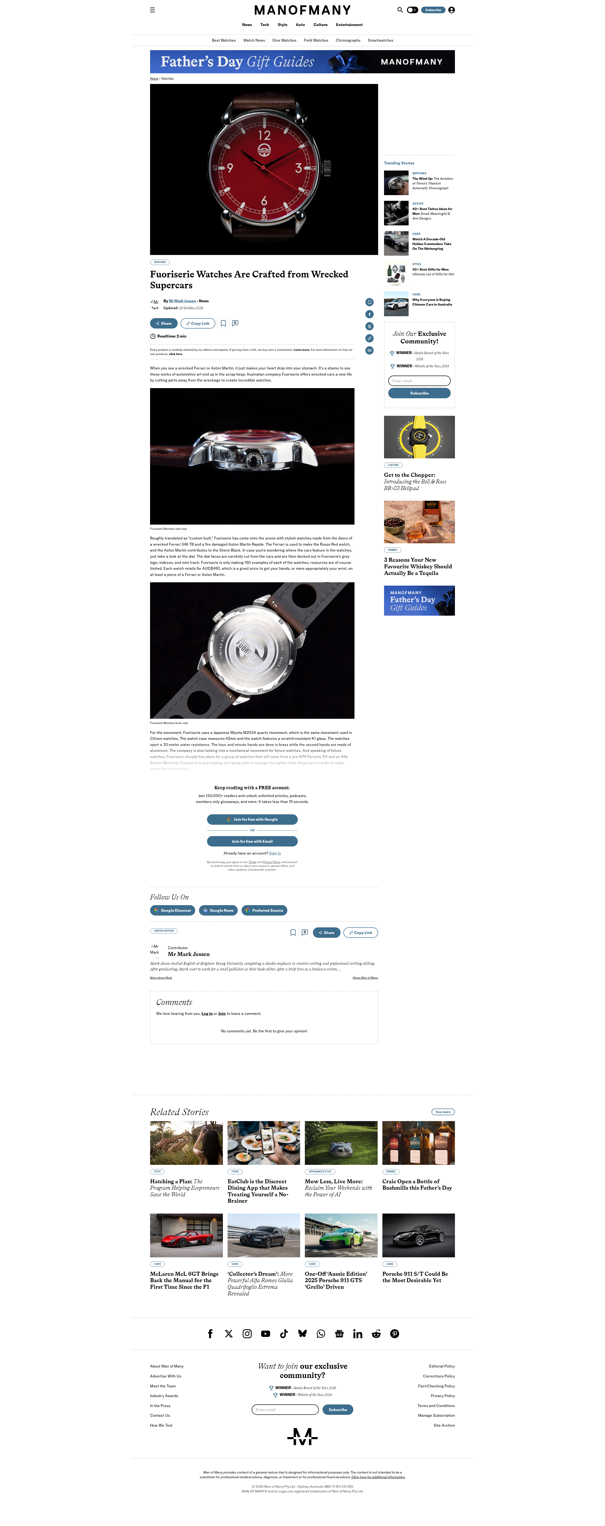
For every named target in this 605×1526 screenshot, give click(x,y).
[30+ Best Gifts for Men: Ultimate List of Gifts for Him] (396, 273)
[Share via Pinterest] (372, 239)
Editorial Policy (442, 1366)
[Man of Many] (302, 1436)
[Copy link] (372, 249)
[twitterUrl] (228, 1333)
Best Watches (224, 40)
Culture (321, 24)
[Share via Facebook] (372, 218)
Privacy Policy (271, 862)
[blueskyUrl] (302, 1333)
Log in (207, 1013)
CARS (416, 234)
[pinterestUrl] (394, 1333)
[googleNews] (339, 1333)
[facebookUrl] (210, 1333)
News (247, 24)
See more (443, 1112)
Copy (200, 323)
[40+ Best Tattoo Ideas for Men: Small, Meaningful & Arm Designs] (396, 213)
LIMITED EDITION (164, 930)
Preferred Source (267, 910)
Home (154, 78)
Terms (252, 862)
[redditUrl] (376, 1333)
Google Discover (176, 910)
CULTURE (393, 465)
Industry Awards (164, 1395)
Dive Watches (284, 40)
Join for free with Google (256, 819)
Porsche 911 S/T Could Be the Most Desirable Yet (415, 1277)
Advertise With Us (165, 1376)
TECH (157, 1171)
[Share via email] (369, 350)
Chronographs (348, 40)
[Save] (223, 323)
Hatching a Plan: (185, 1188)
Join (222, 1013)
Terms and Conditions (436, 1405)
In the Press (160, 1405)
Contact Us (160, 1415)
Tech (264, 24)
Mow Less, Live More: (338, 1188)
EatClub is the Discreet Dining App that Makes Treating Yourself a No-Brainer (258, 1191)
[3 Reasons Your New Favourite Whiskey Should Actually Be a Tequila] (419, 522)
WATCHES (160, 262)
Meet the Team (163, 1386)
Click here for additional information (378, 1477)
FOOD (235, 1171)
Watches (167, 78)
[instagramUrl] (247, 1333)
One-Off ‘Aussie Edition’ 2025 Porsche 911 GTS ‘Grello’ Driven (336, 1280)
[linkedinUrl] (357, 1333)
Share (166, 323)
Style (282, 24)
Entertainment (349, 24)
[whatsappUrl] (320, 1333)
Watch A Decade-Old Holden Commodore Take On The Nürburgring (431, 244)
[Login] (451, 10)
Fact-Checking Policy (436, 1386)
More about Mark (161, 977)
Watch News (254, 40)
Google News (221, 910)
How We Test (161, 1425)
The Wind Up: (432, 183)
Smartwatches (380, 40)
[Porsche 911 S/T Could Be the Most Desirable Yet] (418, 1235)
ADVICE (418, 203)
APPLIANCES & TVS (320, 1171)
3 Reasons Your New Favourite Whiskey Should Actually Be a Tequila (418, 566)
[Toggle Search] (401, 10)
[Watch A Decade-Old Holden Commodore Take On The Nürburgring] (396, 243)
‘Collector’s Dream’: (260, 1283)
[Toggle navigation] (154, 10)
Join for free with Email (252, 841)
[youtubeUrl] (265, 1333)
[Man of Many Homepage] (302, 10)
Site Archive (444, 1425)
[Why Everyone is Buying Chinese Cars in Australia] (396, 304)
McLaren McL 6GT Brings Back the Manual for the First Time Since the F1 (184, 1280)
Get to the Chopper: (415, 481)
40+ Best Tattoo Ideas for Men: (432, 213)
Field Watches (316, 40)
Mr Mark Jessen (182, 300)
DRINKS (392, 550)
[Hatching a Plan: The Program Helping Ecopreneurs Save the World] (186, 1143)
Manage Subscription (436, 1415)
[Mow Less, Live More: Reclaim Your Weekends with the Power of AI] (341, 1143)
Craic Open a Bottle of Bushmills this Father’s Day (417, 1184)
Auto (300, 24)
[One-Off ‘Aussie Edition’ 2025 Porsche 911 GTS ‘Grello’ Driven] (341, 1235)
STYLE (416, 264)
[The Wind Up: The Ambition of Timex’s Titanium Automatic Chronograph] (396, 183)
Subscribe (433, 10)
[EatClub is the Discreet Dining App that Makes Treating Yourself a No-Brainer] (264, 1143)
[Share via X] (372, 228)
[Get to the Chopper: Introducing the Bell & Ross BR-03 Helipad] (419, 437)
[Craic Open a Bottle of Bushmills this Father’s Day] (418, 1143)
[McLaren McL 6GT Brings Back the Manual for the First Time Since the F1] (186, 1235)
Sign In (275, 853)
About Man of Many (365, 977)
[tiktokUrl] (284, 1333)
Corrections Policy (439, 1376)
